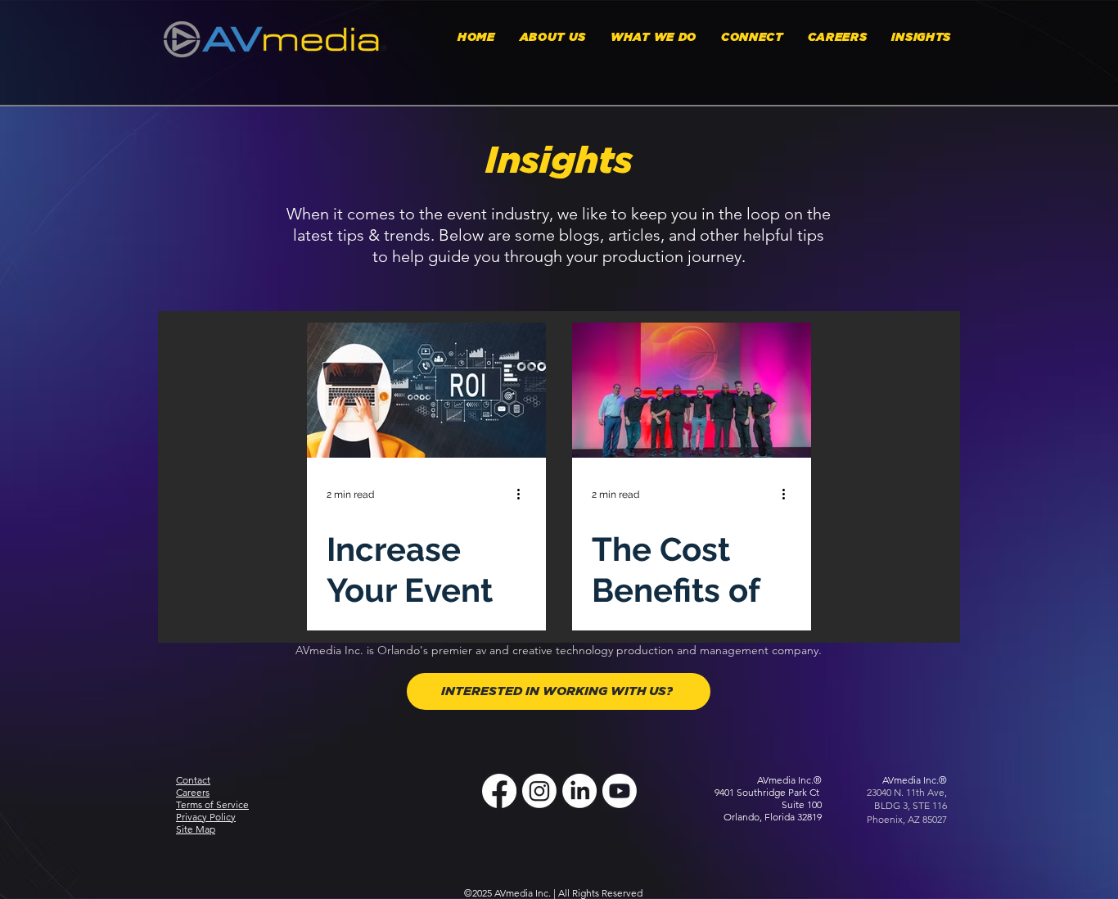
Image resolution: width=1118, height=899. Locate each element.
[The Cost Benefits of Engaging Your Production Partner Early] (691, 390)
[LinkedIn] (579, 791)
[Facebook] (499, 791)
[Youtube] (619, 791)
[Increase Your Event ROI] (426, 390)
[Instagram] (539, 791)
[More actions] (524, 494)
